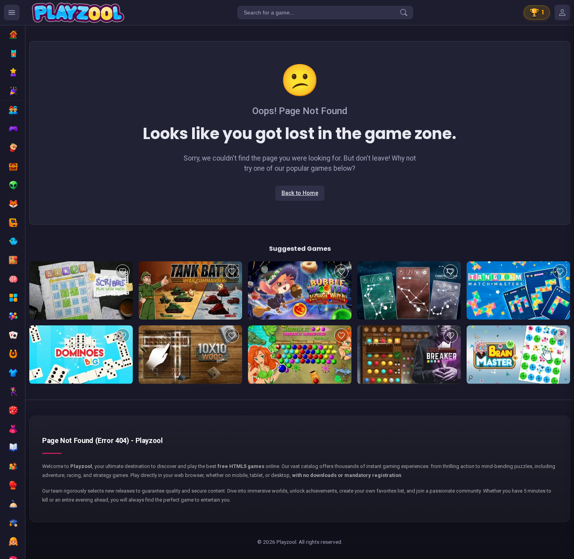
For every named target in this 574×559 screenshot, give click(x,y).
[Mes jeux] (562, 12)
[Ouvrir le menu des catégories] (12, 12)
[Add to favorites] (123, 271)
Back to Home (300, 193)
